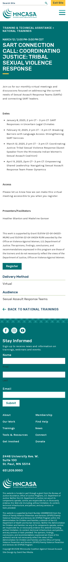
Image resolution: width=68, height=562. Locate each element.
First (6, 366)
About (7, 415)
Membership (43, 415)
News (39, 428)
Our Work (9, 421)
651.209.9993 (13, 470)
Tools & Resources (15, 434)
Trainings (9, 428)
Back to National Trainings (33, 309)
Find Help (41, 421)
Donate (40, 441)
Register (12, 266)
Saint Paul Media (25, 552)
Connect (41, 434)
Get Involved (11, 441)
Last (5, 380)
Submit (11, 403)
